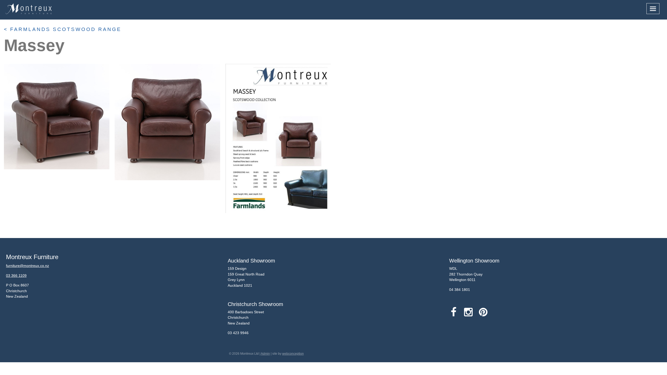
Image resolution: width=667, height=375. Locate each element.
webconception (293, 353)
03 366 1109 (16, 275)
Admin (265, 353)
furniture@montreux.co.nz (27, 266)
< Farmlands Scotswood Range (62, 29)
